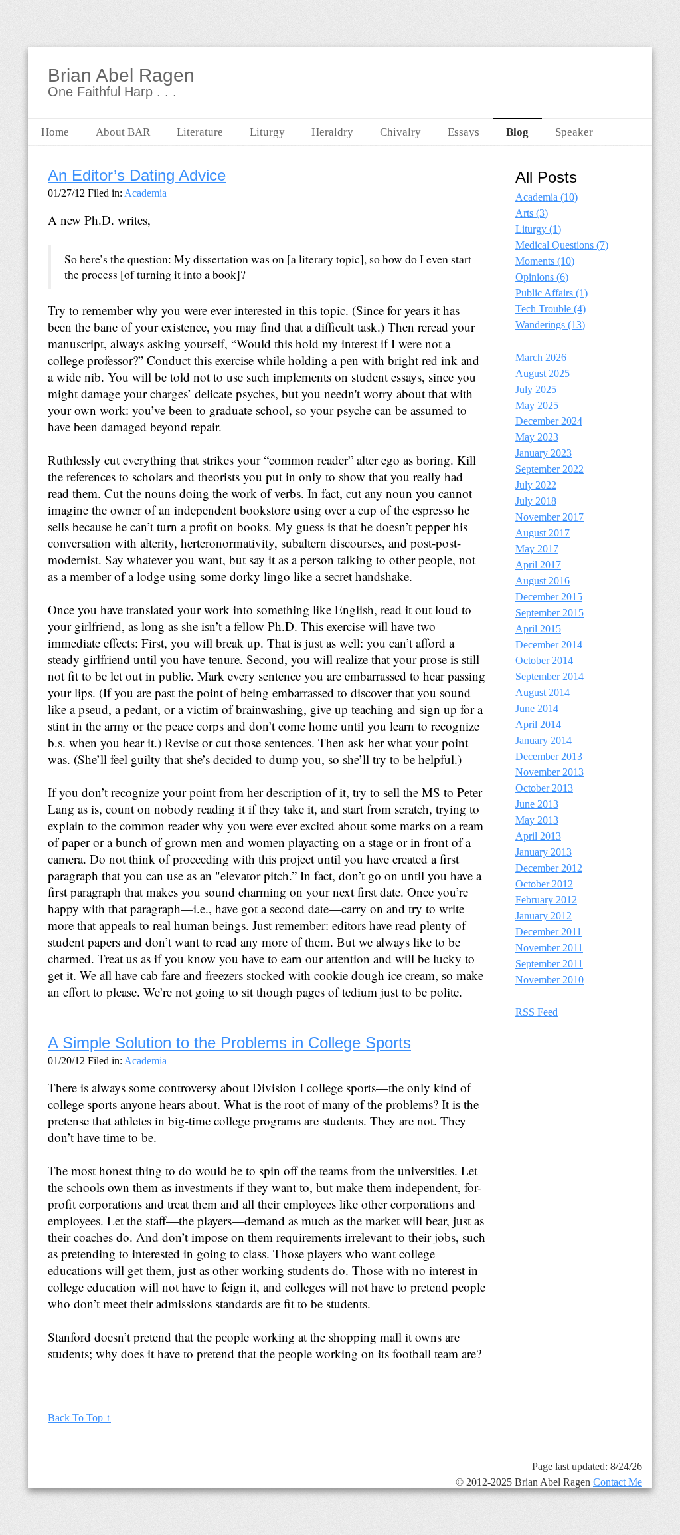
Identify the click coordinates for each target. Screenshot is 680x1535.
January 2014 (543, 740)
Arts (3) (531, 213)
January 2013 (543, 852)
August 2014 (542, 692)
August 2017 (542, 532)
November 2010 (549, 979)
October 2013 (544, 788)
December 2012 (548, 868)
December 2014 (548, 644)
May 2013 (536, 820)
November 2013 (549, 772)
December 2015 (548, 596)
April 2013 (538, 836)
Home (55, 132)
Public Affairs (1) (551, 292)
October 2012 (544, 883)
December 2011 (548, 931)
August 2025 (542, 373)
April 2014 (538, 724)
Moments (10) (544, 261)
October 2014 (544, 660)
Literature (200, 132)
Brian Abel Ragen (121, 75)
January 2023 (543, 453)
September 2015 (549, 612)
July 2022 (535, 485)
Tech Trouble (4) (550, 308)
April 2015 (538, 628)
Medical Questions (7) (561, 245)
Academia (145, 193)
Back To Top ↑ (79, 1417)
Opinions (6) (541, 277)
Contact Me (617, 1482)
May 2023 (536, 437)
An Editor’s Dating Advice (137, 175)
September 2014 (549, 676)
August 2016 (542, 580)
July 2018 (535, 501)
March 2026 (540, 357)
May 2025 (536, 405)
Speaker (574, 132)
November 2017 (549, 517)
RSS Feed (536, 1012)
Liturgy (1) (538, 229)
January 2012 (543, 915)
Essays (463, 132)
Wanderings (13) (550, 324)
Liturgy (267, 132)
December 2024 (548, 421)
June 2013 (536, 804)
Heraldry (332, 132)
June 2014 (536, 708)
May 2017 (536, 548)
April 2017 (538, 564)
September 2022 (549, 469)
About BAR (123, 132)
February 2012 (546, 899)
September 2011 (549, 963)
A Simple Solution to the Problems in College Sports (229, 1043)
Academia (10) (546, 197)
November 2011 (549, 947)
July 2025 (535, 389)
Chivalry (400, 132)
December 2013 (548, 756)
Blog (517, 132)
